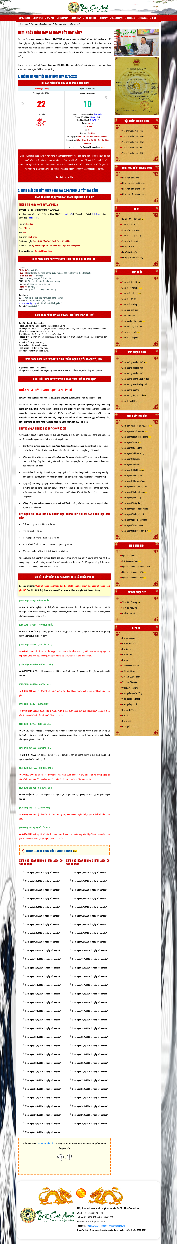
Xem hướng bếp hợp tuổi (132, 373)
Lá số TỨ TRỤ (128, 246)
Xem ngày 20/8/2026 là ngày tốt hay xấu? (43, 1037)
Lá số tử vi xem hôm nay (132, 257)
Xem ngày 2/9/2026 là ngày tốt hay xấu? (89, 881)
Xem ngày (76, 18)
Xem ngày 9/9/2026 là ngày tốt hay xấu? (89, 941)
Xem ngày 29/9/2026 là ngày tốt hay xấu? (90, 1115)
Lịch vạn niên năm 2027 (132, 577)
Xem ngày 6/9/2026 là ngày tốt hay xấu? (89, 916)
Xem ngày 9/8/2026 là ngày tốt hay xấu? (42, 941)
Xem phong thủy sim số (132, 395)
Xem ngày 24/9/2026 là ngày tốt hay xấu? (90, 1071)
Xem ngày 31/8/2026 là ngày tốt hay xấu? (43, 1132)
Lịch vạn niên (90, 18)
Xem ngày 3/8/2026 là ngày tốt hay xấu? (42, 890)
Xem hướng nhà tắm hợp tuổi (134, 384)
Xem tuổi (50, 18)
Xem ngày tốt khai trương (133, 453)
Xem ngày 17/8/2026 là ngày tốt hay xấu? (43, 1011)
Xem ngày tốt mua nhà (131, 464)
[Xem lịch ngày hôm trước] (22, 103)
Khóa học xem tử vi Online (133, 183)
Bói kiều (125, 715)
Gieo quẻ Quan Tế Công (132, 693)
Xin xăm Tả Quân (129, 682)
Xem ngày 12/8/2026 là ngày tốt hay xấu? (43, 967)
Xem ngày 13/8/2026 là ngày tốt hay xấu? (43, 976)
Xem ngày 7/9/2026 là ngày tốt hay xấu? (89, 924)
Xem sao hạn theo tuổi (132, 321)
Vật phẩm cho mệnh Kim (132, 131)
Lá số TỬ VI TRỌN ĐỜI (131, 219)
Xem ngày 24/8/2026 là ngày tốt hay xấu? (43, 1071)
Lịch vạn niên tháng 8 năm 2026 (136, 566)
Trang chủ (25, 18)
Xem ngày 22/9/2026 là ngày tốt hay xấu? (90, 1054)
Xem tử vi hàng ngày (131, 230)
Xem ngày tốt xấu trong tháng (135, 437)
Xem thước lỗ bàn (130, 401)
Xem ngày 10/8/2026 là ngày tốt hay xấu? (43, 950)
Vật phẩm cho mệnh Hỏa (132, 147)
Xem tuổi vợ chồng (130, 288)
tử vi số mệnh (24, 1234)
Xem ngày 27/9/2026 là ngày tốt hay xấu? (90, 1097)
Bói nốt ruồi (127, 654)
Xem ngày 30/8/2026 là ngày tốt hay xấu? (43, 1123)
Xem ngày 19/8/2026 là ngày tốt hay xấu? (43, 1028)
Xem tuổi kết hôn (129, 332)
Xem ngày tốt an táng (131, 497)
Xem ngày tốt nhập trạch (133, 492)
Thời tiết (104, 18)
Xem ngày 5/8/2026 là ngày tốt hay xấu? (42, 907)
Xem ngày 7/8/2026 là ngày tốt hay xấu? (42, 924)
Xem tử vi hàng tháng (131, 235)
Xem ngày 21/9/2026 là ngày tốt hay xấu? (90, 1045)
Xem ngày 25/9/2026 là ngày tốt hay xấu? (90, 1080)
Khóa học (143, 18)
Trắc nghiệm (117, 18)
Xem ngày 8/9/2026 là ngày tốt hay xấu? (89, 933)
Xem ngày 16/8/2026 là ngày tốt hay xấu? (43, 1002)
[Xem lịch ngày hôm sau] (106, 97)
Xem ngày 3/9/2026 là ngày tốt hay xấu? (89, 890)
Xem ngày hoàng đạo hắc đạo (135, 486)
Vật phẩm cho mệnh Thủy (133, 142)
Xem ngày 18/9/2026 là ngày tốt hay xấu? (90, 1019)
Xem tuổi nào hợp (129, 304)
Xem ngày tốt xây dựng (132, 503)
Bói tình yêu (127, 649)
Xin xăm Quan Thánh (131, 676)
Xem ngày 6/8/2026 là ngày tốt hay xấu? (42, 916)
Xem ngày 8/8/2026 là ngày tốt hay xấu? (42, 933)
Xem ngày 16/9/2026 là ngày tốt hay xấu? (90, 1002)
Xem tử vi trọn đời (130, 241)
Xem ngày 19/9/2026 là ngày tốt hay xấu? (90, 1028)
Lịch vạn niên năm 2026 (132, 572)
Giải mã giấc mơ (129, 671)
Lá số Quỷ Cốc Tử (129, 252)
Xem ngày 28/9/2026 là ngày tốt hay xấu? (90, 1106)
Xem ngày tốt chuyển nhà (133, 514)
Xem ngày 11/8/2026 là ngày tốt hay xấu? (43, 959)
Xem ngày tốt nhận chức (133, 475)
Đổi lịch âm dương (130, 561)
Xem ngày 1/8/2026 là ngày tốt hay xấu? (42, 872)
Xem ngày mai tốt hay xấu (133, 431)
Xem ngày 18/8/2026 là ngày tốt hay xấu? (43, 1019)
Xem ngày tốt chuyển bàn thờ (135, 531)
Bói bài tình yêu (129, 643)
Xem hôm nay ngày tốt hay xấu (135, 425)
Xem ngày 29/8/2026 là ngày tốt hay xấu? (43, 1115)
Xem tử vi (38, 18)
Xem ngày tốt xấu (130, 442)
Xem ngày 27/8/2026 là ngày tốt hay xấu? (43, 1097)
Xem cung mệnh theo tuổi (133, 326)
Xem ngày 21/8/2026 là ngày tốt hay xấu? (43, 1045)
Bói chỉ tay (126, 660)
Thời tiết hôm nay (130, 602)
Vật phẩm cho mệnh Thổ (132, 153)
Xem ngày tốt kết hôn (131, 470)
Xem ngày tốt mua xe (131, 459)
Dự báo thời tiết (129, 613)
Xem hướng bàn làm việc (132, 368)
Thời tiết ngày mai (130, 608)
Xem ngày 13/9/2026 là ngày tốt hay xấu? (90, 976)
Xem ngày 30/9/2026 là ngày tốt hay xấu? (90, 1123)
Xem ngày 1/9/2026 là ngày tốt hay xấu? (89, 872)
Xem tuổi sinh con (130, 293)
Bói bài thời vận (129, 710)
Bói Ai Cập (126, 721)
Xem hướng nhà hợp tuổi (133, 362)
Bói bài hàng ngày (129, 638)
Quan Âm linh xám (130, 688)
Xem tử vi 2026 (128, 224)
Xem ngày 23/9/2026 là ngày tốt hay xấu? (90, 1063)
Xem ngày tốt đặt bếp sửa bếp (135, 508)
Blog (153, 18)
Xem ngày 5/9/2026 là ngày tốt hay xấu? (89, 907)
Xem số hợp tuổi (129, 315)
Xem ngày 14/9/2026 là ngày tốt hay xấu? (90, 985)
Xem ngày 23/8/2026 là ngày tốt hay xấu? (43, 1063)
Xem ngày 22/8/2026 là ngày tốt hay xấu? (43, 1054)
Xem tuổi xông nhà (130, 337)
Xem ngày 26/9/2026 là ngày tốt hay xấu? (90, 1089)
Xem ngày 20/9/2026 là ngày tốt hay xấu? (90, 1037)
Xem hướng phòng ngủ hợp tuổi (135, 379)
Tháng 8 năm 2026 (41, 93)
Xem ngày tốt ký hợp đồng (133, 481)
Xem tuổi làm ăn (129, 299)
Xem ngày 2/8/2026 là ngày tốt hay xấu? (42, 881)
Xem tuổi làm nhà (130, 282)
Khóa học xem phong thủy (133, 188)
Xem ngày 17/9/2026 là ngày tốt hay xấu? (90, 1011)
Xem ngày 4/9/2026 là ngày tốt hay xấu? (89, 898)
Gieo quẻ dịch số (129, 704)
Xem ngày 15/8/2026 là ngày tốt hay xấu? (43, 993)
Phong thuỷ (63, 18)
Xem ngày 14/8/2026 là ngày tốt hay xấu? (43, 985)
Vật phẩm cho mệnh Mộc (133, 136)
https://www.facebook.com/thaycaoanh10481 (106, 1226)
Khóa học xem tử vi (130, 177)
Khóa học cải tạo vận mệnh (134, 194)
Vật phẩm (130, 18)
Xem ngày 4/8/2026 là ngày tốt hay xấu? (42, 898)
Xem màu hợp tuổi (130, 310)
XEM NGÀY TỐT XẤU (45, 1143)
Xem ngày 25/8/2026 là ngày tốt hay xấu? (43, 1080)
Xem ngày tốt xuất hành (132, 525)
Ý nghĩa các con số (130, 665)
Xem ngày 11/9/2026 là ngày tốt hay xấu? (90, 959)
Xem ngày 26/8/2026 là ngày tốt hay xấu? (43, 1089)
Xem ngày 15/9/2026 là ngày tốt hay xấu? (90, 993)
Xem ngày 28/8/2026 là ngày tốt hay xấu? (43, 1106)
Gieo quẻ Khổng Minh (131, 699)
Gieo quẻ (126, 726)
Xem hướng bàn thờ (130, 390)
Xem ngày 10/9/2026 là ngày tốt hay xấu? (90, 950)
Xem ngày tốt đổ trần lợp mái (134, 520)
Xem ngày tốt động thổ (132, 448)
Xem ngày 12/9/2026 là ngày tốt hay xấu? (90, 967)
